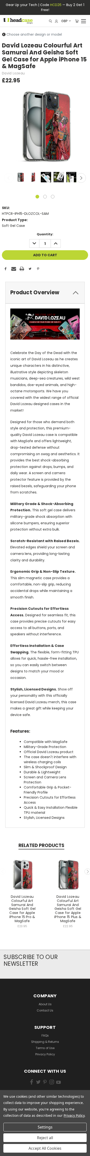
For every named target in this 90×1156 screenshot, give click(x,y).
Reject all (45, 1137)
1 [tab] (37, 196)
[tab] (45, 292)
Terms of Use (45, 1048)
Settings (45, 1127)
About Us (45, 1004)
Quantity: (45, 234)
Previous (9, 178)
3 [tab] (52, 196)
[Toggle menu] (83, 20)
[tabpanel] (20, 178)
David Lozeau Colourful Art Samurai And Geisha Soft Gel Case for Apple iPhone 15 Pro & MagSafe (22, 908)
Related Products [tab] (41, 845)
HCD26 (55, 4)
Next (81, 178)
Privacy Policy (45, 1054)
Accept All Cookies (45, 1148)
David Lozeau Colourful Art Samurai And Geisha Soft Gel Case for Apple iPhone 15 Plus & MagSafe (67, 908)
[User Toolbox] (56, 21)
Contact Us (45, 1010)
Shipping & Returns (45, 1042)
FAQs (45, 1035)
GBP (64, 21)
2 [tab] (45, 196)
